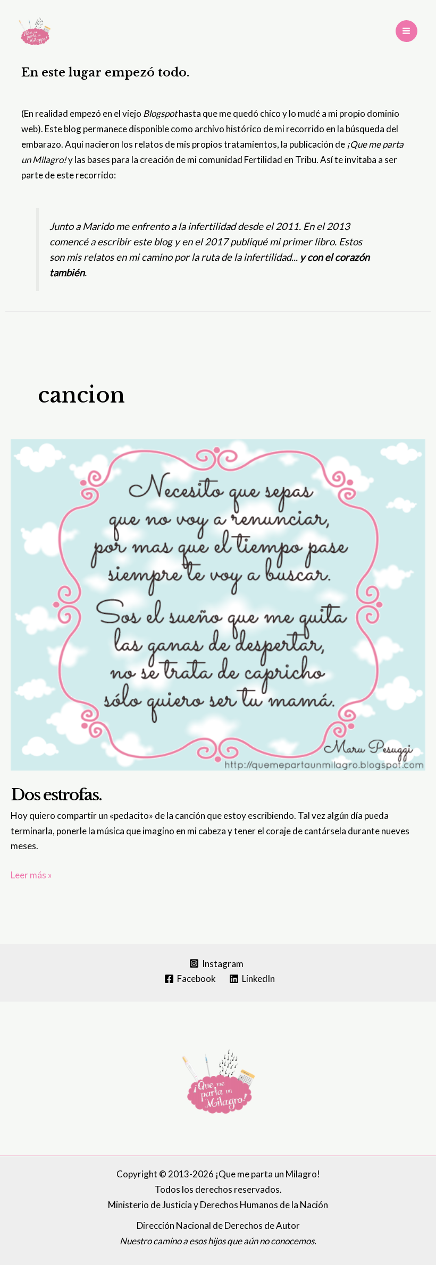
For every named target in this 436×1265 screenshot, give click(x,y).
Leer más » (31, 876)
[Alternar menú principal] (407, 31)
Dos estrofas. (56, 795)
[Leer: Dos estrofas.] (218, 603)
